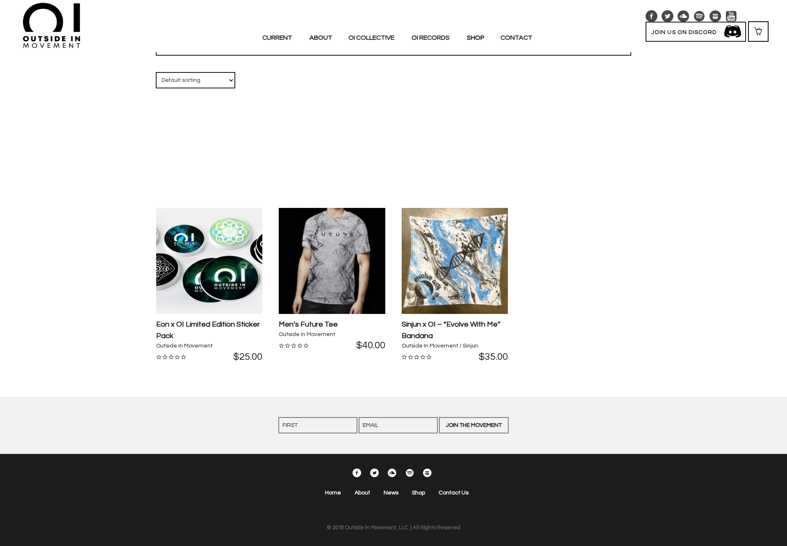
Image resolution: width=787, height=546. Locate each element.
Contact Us (454, 493)
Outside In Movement (184, 346)
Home (333, 493)
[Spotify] (699, 16)
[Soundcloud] (683, 16)
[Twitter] (667, 16)
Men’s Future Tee (308, 324)
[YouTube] (731, 16)
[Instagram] (715, 16)
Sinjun (470, 346)
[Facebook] (651, 16)
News (391, 493)
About (362, 493)
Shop (418, 493)
